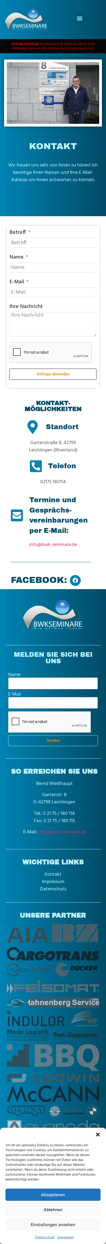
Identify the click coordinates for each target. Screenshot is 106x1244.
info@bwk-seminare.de (53, 545)
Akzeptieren (53, 1194)
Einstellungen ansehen (53, 1224)
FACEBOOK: (39, 580)
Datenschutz (45, 1237)
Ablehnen (53, 1209)
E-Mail (17, 282)
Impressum (65, 1237)
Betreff (18, 232)
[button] (98, 1134)
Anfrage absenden (53, 374)
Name (17, 257)
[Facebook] (75, 580)
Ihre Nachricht (26, 307)
